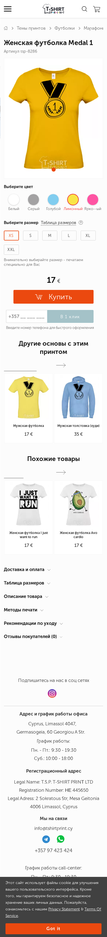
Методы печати (20, 609)
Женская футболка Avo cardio (78, 535)
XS (11, 235)
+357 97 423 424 (53, 851)
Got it (53, 928)
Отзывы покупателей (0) (30, 636)
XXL (11, 249)
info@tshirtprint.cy (53, 828)
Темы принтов (31, 28)
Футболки (65, 28)
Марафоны (94, 28)
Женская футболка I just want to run (28, 535)
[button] (54, 169)
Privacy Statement (64, 909)
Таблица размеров (24, 583)
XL (88, 235)
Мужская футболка (28, 426)
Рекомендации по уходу (30, 623)
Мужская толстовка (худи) (78, 426)
